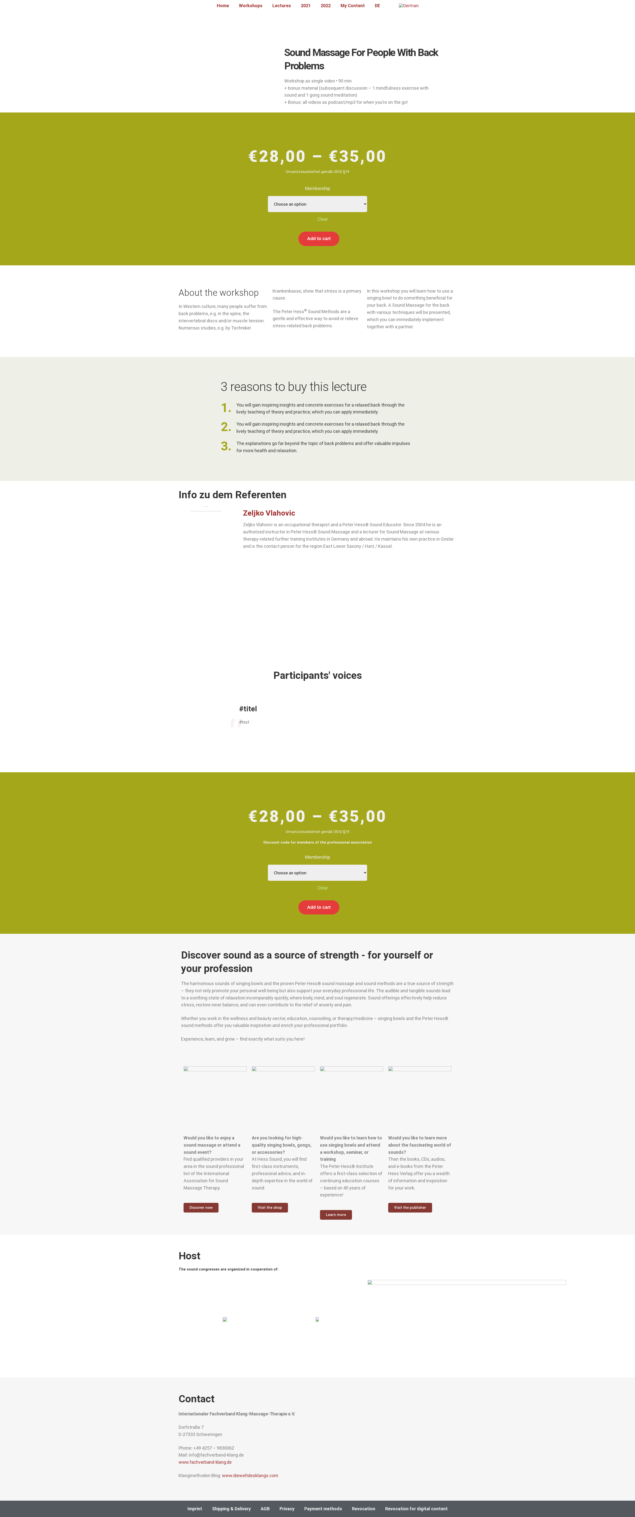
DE (377, 5)
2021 (306, 5)
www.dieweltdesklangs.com (250, 1475)
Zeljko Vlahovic (269, 513)
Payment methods (323, 1508)
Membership (317, 188)
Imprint (195, 1508)
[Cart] (389, 5)
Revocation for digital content (416, 1508)
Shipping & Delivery (231, 1508)
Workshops (250, 5)
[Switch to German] (408, 5)
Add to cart (319, 238)
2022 (326, 5)
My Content (353, 5)
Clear (323, 219)
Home (223, 5)
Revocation (363, 1508)
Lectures (281, 5)
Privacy (287, 1508)
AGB (265, 1508)
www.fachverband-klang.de (205, 1462)
